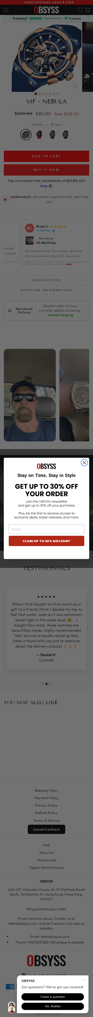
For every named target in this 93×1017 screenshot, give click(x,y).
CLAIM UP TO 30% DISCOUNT (46, 541)
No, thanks (46, 553)
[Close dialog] (84, 462)
